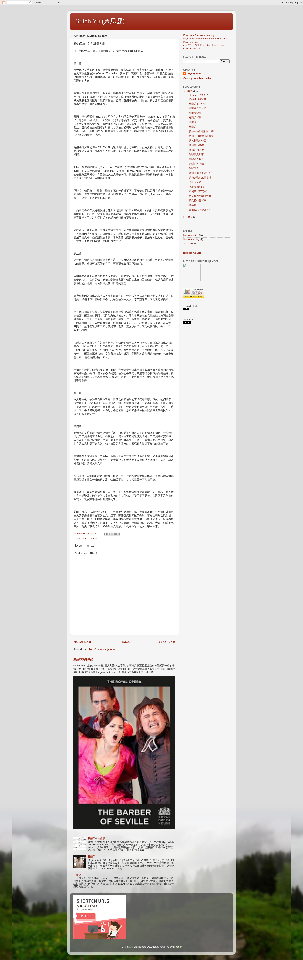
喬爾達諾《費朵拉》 (200, 210)
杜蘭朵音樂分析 (197, 108)
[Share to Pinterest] (118, 534)
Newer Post (82, 642)
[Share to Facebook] (115, 534)
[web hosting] (193, 297)
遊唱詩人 (194, 168)
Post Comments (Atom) (102, 649)
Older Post (167, 642)
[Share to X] (112, 534)
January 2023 (198, 95)
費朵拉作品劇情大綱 (200, 196)
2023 (190, 91)
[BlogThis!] (108, 534)
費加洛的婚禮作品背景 (201, 136)
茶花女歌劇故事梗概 (200, 177)
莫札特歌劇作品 (197, 140)
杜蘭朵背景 (195, 113)
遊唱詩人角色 (196, 159)
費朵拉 (192, 205)
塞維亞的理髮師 (83, 659)
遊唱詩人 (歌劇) (197, 163)
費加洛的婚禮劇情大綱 (201, 131)
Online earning (191, 239)
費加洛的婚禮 (196, 145)
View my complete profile (197, 78)
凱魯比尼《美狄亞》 (200, 173)
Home (125, 642)
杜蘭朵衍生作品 (96, 838)
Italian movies (90, 538)
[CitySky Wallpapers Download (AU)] (187, 323)
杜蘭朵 (91, 856)
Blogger (177, 946)
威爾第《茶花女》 (199, 191)
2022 (190, 217)
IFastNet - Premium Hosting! (199, 35)
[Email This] (105, 534)
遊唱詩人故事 (196, 154)
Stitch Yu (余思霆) (100, 21)
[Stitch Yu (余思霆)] (186, 309)
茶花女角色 (195, 182)
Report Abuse (192, 252)
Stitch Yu (188, 243)
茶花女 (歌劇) (196, 187)
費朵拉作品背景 (197, 200)
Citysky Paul (194, 73)
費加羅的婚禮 (196, 150)
